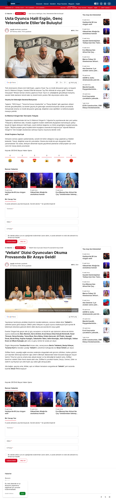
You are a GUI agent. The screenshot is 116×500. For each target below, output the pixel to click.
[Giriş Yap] (109, 3)
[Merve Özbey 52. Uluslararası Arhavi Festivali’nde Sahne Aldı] (96, 59)
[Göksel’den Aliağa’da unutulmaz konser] (41, 184)
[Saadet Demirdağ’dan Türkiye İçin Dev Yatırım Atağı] (96, 40)
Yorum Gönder (11, 241)
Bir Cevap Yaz (10, 199)
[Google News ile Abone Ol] (11, 82)
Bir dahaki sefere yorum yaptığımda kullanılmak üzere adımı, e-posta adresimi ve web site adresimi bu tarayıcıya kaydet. (43, 236)
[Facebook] (101, 496)
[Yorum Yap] (57, 82)
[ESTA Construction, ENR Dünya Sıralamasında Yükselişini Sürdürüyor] (96, 105)
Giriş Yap (23, 241)
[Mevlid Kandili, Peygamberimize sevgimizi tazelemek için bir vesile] (96, 87)
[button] (105, 3)
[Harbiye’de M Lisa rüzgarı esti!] (16, 184)
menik (12, 29)
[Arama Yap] (101, 3)
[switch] (96, 3)
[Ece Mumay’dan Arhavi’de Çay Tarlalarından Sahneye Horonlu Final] (67, 184)
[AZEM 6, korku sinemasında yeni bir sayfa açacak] (96, 77)
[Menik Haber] (14, 3)
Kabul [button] (22, 493)
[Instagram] (109, 496)
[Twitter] (105, 496)
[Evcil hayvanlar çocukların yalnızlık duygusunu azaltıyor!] (96, 96)
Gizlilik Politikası (9, 493)
